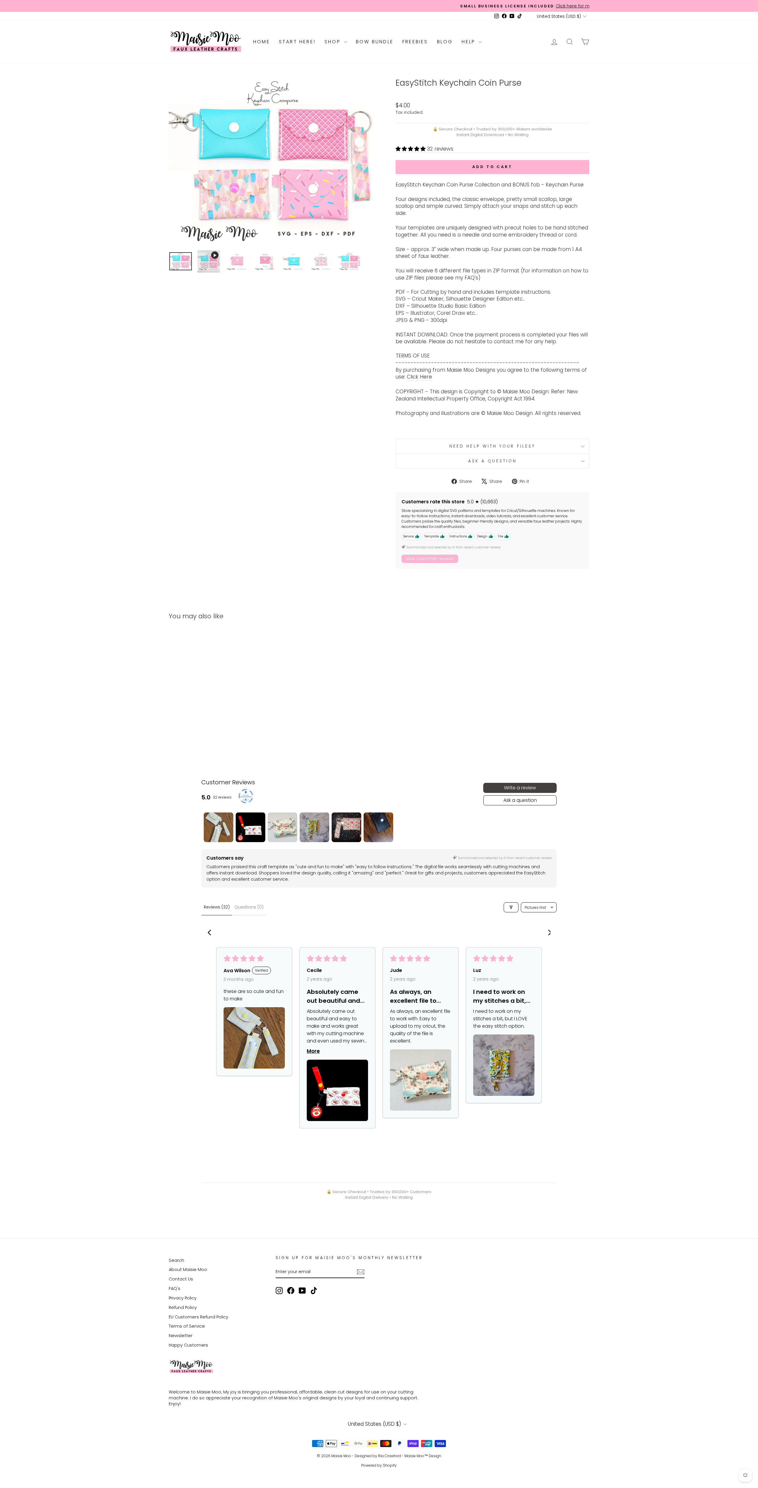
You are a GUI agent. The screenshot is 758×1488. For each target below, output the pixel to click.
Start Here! (297, 41)
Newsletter (180, 1336)
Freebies (415, 41)
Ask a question (492, 461)
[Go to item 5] (346, 827)
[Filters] (511, 907)
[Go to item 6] (378, 827)
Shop (334, 41)
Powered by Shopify (379, 1465)
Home (261, 41)
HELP (469, 41)
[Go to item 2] (250, 827)
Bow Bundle (375, 41)
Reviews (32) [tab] (217, 907)
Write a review (520, 787)
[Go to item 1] (218, 827)
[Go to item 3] (282, 827)
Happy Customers (188, 1345)
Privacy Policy (183, 1298)
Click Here (419, 376)
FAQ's (174, 1288)
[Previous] (211, 933)
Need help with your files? (492, 446)
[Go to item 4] (314, 827)
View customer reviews (430, 559)
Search (176, 1260)
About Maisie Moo (188, 1270)
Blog (445, 41)
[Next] (547, 933)
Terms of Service (187, 1326)
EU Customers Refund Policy (198, 1317)
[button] (411, 148)
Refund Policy (183, 1307)
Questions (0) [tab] (249, 907)
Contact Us (181, 1279)
